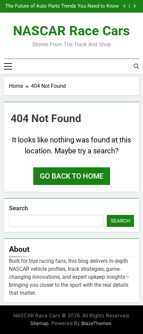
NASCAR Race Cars (71, 31)
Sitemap (39, 323)
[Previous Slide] (124, 6)
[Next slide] (134, 6)
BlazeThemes (96, 323)
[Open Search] (136, 66)
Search (18, 208)
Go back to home (71, 176)
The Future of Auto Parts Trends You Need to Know (62, 6)
